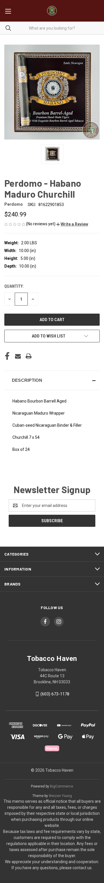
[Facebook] (7, 356)
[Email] (18, 356)
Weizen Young (60, 796)
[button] (72, 224)
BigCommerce (61, 786)
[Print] (28, 356)
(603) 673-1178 (54, 694)
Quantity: (14, 286)
